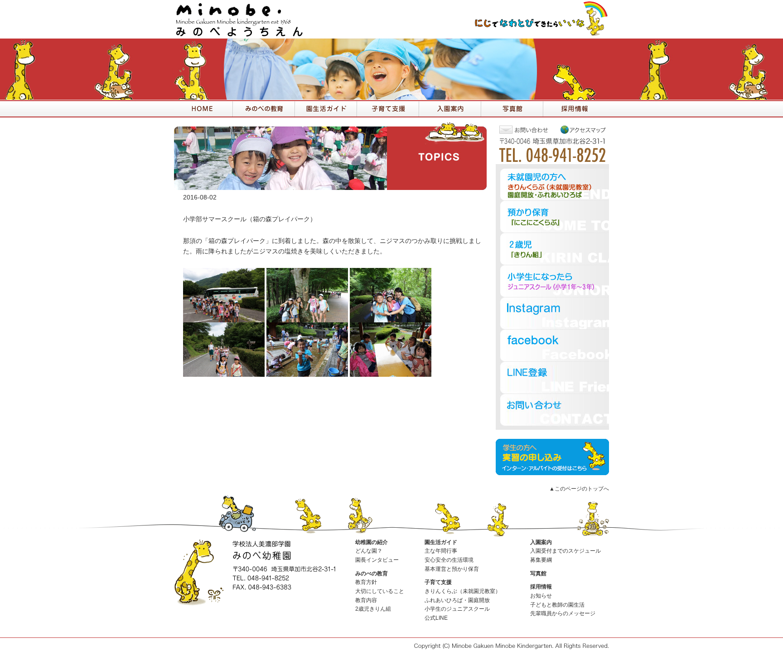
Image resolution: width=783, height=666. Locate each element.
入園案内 (541, 542)
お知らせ (541, 595)
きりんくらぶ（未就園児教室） (463, 591)
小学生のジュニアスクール (457, 609)
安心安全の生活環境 (449, 560)
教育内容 (366, 600)
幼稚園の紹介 (371, 542)
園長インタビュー (377, 560)
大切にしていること (379, 591)
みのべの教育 (371, 573)
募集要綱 (541, 560)
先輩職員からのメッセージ (562, 613)
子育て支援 (438, 582)
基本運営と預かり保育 (452, 569)
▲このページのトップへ (579, 489)
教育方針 (366, 582)
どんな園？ (368, 551)
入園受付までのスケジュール (565, 551)
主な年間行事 (441, 551)
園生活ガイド (441, 542)
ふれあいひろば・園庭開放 (457, 600)
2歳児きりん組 (373, 609)
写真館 (538, 573)
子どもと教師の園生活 (557, 605)
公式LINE (436, 618)
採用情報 (541, 586)
